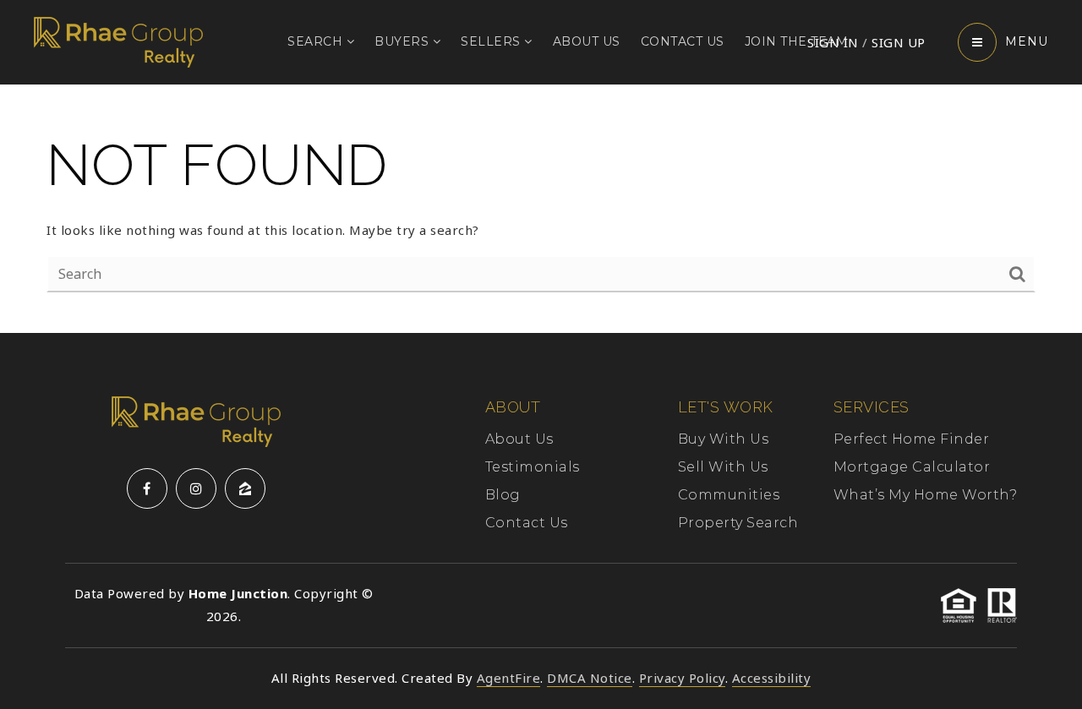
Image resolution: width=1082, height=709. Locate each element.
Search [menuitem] (317, 41)
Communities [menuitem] (729, 495)
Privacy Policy (682, 677)
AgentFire (509, 677)
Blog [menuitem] (503, 495)
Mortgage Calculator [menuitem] (912, 467)
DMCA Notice (589, 677)
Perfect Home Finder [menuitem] (911, 439)
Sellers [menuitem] (492, 41)
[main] (541, 209)
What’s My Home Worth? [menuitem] (925, 495)
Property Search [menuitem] (738, 523)
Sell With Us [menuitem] (723, 467)
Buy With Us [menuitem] (723, 439)
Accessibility (772, 677)
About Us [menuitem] (586, 41)
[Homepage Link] (118, 40)
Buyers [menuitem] (403, 41)
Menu (1026, 41)
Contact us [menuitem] (682, 41)
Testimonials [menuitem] (532, 467)
